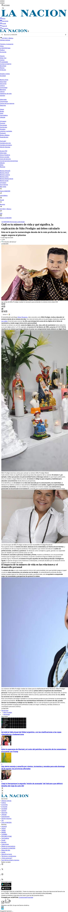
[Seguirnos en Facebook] (2, 864)
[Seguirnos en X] (2, 870)
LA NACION (5, 222)
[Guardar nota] (2, 304)
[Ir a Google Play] (6, 886)
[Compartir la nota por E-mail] (6, 311)
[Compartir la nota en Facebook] (2, 311)
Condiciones (23, 897)
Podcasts (3, 133)
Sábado (2, 163)
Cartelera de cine (5, 143)
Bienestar (3, 89)
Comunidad (3, 88)
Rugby (2, 111)
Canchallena (4, 115)
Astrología (6, 714)
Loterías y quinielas (6, 131)
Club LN (4, 26)
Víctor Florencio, (22, 317)
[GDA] (6, 903)
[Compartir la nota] (2, 306)
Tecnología (3, 125)
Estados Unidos (5, 74)
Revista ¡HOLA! (4, 173)
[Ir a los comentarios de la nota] (4, 304)
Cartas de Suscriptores (7, 103)
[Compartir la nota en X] (4, 311)
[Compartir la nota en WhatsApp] (4, 306)
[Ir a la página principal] (34, 16)
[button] (34, 124)
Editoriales (3, 99)
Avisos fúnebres (5, 155)
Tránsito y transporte (6, 44)
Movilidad (3, 66)
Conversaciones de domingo (9, 161)
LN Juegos (3, 121)
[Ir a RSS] (2, 880)
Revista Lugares (5, 175)
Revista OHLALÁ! (5, 171)
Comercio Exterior (5, 64)
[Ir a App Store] (6, 889)
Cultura (2, 86)
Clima (1, 46)
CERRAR (2, 1)
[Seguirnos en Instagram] (2, 875)
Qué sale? (3, 141)
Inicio (3, 18)
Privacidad (30, 897)
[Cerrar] (28, 31)
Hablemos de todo (6, 93)
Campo (2, 60)
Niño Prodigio (7, 712)
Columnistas (4, 101)
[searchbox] (33, 35)
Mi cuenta (5, 28)
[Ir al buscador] (3, 8)
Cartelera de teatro (6, 145)
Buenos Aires (4, 80)
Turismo (2, 123)
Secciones (5, 21)
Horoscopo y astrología (17, 222)
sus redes (4, 321)
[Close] (2, 788)
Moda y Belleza (4, 135)
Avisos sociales (4, 157)
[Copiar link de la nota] (2, 309)
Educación (3, 84)
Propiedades (4, 62)
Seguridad (3, 82)
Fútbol (2, 109)
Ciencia (2, 91)
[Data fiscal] (2, 909)
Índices (2, 68)
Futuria (2, 56)
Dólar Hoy (3, 58)
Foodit (4, 23)
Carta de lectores (5, 159)
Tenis (1, 113)
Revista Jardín (4, 181)
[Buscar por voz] (65, 34)
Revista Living (4, 177)
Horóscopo (3, 127)
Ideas (1, 165)
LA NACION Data (5, 48)
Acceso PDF (3, 151)
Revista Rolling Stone (6, 179)
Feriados (2, 129)
